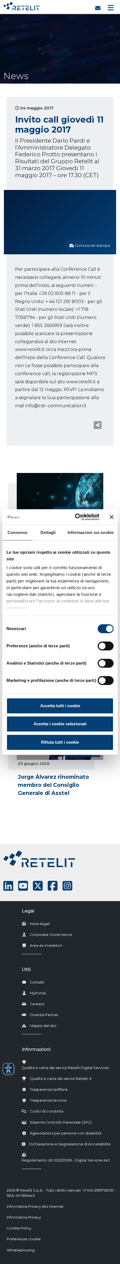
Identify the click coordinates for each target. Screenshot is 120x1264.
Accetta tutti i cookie (60, 705)
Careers (37, 1004)
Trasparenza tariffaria (49, 1089)
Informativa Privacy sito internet (35, 1206)
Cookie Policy (19, 1228)
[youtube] (23, 886)
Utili (26, 969)
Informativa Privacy (24, 1217)
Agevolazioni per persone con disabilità (65, 1133)
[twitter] (38, 886)
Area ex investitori (46, 945)
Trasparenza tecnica (48, 1100)
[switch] (106, 645)
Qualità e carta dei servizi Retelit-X (61, 1079)
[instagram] (67, 886)
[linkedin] (8, 886)
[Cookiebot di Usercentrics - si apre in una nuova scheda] (75, 517)
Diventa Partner (44, 1015)
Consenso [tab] (18, 532)
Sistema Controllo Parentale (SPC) (61, 1122)
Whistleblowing (21, 1250)
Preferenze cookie (24, 1239)
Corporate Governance (51, 935)
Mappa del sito (43, 1026)
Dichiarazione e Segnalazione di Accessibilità (70, 1144)
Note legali (40, 924)
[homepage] (21, 5)
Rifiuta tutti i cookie (60, 742)
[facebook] (52, 886)
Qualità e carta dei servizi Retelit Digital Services (65, 1068)
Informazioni (36, 1049)
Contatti (37, 982)
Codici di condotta (46, 1111)
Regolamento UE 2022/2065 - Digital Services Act (66, 1160)
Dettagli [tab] (48, 532)
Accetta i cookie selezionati (60, 723)
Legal (28, 911)
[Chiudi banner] (112, 517)
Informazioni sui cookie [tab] (91, 532)
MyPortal (38, 993)
